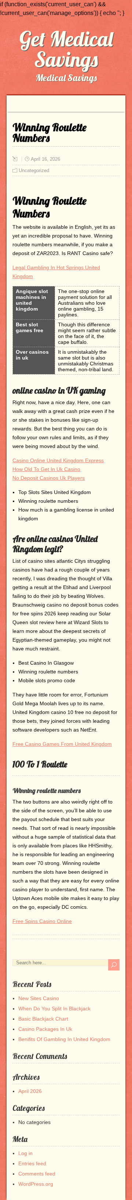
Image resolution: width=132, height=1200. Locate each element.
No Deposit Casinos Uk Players (48, 478)
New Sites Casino (38, 998)
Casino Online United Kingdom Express (58, 460)
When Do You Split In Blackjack (54, 1008)
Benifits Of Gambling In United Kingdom (64, 1039)
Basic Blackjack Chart (43, 1019)
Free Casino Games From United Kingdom (62, 744)
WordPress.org (35, 1184)
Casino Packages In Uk (45, 1029)
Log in (25, 1153)
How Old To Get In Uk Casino (46, 469)
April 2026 (30, 1091)
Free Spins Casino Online (42, 921)
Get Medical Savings (66, 49)
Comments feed (36, 1174)
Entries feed (32, 1163)
